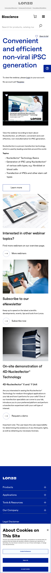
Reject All (25, 560)
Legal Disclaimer (11, 521)
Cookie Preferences (25, 551)
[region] (25, 548)
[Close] (48, 530)
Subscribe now (19, 321)
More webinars (19, 253)
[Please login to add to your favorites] (6, 95)
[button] (47, 68)
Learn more (16, 187)
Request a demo (20, 416)
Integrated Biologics (11, 8)
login (28, 77)
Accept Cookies (25, 569)
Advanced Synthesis (25, 8)
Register (20, 82)
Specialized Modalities (39, 8)
